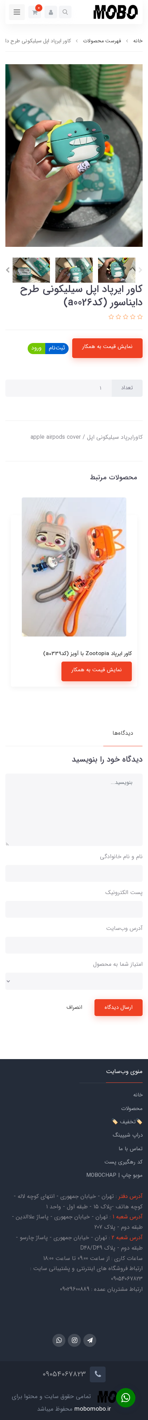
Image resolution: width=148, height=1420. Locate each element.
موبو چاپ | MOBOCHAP (114, 1175)
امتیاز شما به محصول (118, 964)
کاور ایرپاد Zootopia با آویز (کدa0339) (87, 653)
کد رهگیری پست (124, 1162)
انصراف (74, 1007)
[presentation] (140, 270)
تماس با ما (131, 1148)
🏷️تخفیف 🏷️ (127, 1122)
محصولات (132, 1108)
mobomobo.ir (92, 1409)
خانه (138, 1095)
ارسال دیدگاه (119, 1007)
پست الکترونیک (124, 892)
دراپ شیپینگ (128, 1135)
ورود (36, 347)
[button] (65, 12)
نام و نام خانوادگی (121, 856)
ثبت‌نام (57, 347)
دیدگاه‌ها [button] (122, 733)
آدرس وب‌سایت (124, 928)
